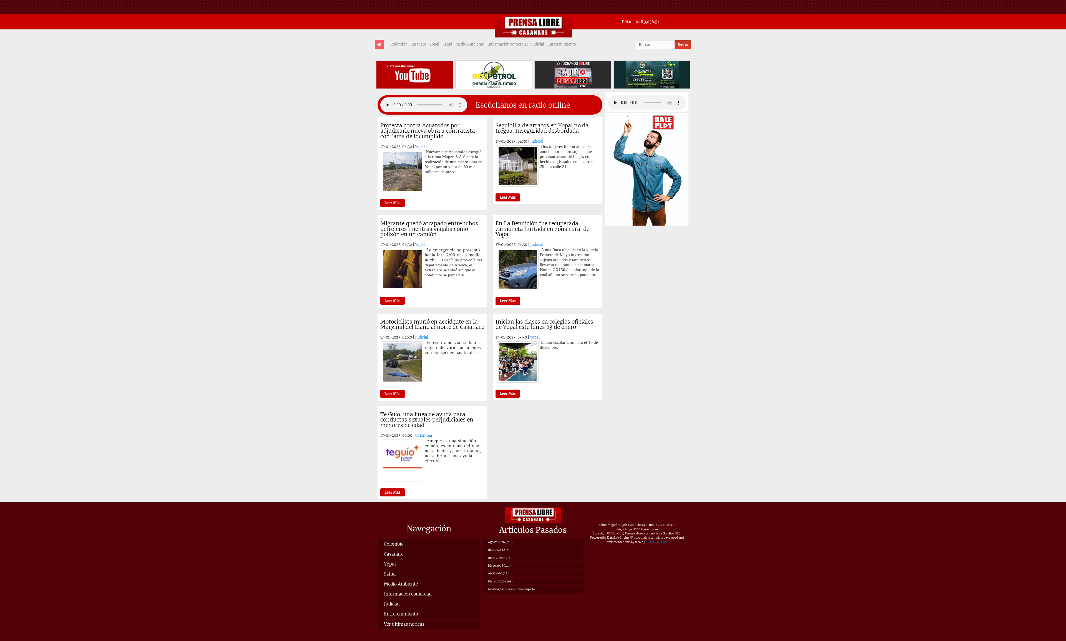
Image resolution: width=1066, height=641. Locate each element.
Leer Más (392, 203)
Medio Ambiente (470, 44)
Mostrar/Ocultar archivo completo (511, 589)
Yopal (434, 44)
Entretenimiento (561, 44)
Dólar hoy (630, 21)
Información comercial (507, 44)
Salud (447, 44)
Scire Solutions (658, 542)
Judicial (537, 44)
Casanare (418, 44)
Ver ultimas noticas (404, 624)
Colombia (399, 44)
